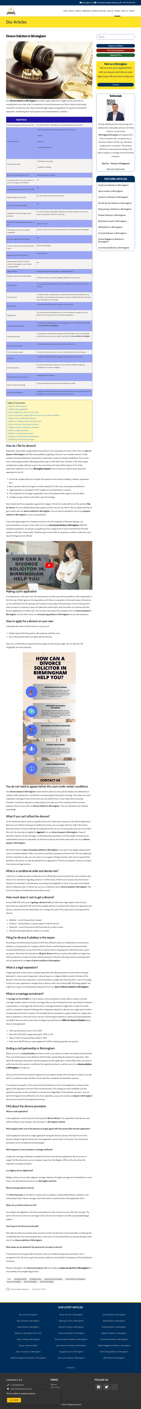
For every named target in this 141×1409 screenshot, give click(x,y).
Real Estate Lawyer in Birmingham (112, 221)
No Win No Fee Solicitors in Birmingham (115, 203)
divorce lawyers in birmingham (53, 1279)
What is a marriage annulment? (21, 433)
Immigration (86, 11)
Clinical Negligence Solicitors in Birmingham (111, 240)
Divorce (117, 11)
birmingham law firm (20, 1279)
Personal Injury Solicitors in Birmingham (114, 209)
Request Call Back (115, 46)
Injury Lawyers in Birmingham (110, 191)
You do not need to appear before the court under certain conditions (34, 415)
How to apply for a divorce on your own (24, 412)
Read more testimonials (115, 169)
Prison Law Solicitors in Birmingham (71, 1358)
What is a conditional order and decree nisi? (25, 421)
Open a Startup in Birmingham (28, 1339)
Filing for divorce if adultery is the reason (24, 427)
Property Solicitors (99, 11)
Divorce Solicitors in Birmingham (75, 1279)
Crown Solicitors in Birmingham (114, 1315)
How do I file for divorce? (17, 406)
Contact (132, 11)
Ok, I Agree (14, 1400)
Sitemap (53, 1385)
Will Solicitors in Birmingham (110, 227)
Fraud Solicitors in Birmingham (114, 1321)
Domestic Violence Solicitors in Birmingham (71, 1339)
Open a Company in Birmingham (28, 1352)
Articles (71, 11)
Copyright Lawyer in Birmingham (71, 1352)
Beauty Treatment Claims (28, 1345)
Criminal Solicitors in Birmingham (112, 233)
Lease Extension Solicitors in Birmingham (71, 1345)
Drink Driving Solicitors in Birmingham (114, 1352)
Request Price (115, 55)
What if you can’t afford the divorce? (22, 418)
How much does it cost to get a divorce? (24, 424)
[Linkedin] (114, 1387)
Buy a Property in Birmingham (28, 1321)
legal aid (40, 832)
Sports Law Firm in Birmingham (71, 1315)
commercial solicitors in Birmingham (63, 525)
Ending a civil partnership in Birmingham (24, 436)
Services (78, 11)
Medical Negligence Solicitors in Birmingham (113, 1345)
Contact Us (70, 1368)
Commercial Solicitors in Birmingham (113, 248)
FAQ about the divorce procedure (21, 439)
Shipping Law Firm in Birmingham (71, 1321)
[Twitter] (106, 1387)
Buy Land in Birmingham (28, 1315)
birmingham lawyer (35, 1279)
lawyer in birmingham (30, 1282)
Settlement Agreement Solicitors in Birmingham (28, 1358)
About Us (124, 11)
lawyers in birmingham (46, 1282)
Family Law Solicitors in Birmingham (113, 185)
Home (65, 11)
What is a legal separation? (19, 430)
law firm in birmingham (14, 1282)
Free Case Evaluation (115, 50)
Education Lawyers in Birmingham (71, 1327)
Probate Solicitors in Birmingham (112, 215)
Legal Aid (110, 11)
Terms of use (55, 1387)
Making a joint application (18, 409)
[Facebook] (98, 1387)
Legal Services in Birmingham (28, 1327)
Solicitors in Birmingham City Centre (28, 1333)
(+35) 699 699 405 (128, 3)
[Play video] (49, 565)
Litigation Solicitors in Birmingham (113, 1333)
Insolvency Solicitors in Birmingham (113, 197)
